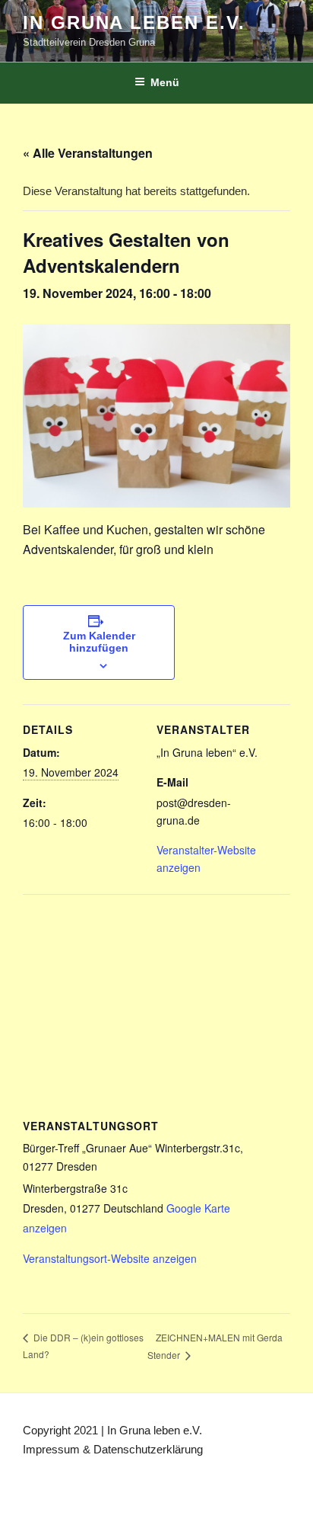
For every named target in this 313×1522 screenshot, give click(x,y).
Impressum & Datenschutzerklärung (113, 1449)
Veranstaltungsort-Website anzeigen (110, 1258)
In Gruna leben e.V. (134, 22)
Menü (164, 82)
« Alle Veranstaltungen (88, 153)
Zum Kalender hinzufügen (99, 642)
